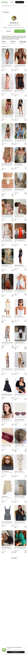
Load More (14, 558)
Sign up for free (19, 2)
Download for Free (16, 652)
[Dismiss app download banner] (26, 648)
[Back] (2, 12)
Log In (12, 2)
